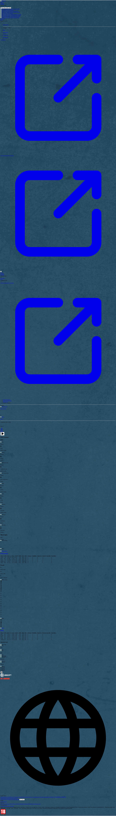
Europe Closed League (7, 400)
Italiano (43, 797)
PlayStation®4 (26, 803)
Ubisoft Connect (5, 798)
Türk (50, 797)
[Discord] (1, 672)
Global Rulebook (3, 806)
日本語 (57, 797)
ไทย (52, 797)
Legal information (16, 799)
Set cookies (22, 799)
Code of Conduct (10, 806)
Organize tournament (4, 155)
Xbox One (16, 803)
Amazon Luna (37, 803)
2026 (10, 7)
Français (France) (39, 797)
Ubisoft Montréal (3, 801)
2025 (7, 7)
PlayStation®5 (20, 803)
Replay (1, 431)
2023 (2, 7)
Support (16, 798)
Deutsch (2, 797)
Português (47, 797)
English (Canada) (7, 797)
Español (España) (18, 797)
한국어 (54, 797)
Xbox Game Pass (3, 803)
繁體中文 (64, 797)
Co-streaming (3, 39)
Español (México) (25, 797)
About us (10, 798)
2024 (4, 7)
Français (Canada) (32, 797)
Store (1, 798)
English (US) (12, 797)
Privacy (6, 799)
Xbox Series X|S (10, 803)
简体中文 (60, 797)
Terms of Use (10, 799)
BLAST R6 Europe (6, 399)
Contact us (2, 799)
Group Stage (5, 401)
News (13, 798)
